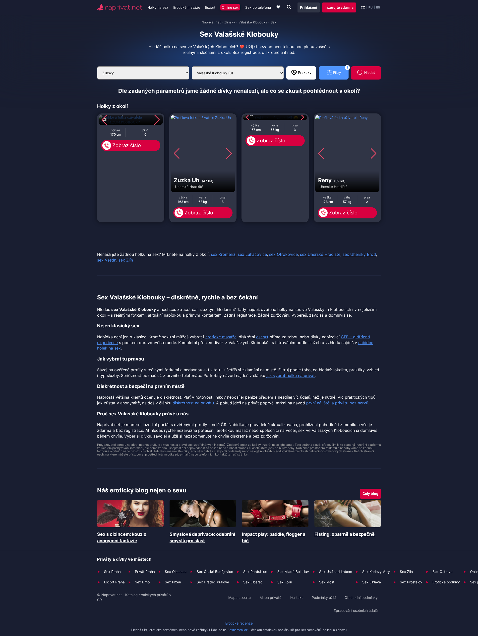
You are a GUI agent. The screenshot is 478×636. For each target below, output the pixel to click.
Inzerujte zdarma (339, 7)
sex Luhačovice (252, 254)
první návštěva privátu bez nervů (337, 402)
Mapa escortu (239, 597)
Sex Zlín (406, 571)
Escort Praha (114, 582)
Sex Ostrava (442, 571)
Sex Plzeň (173, 582)
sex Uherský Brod (359, 254)
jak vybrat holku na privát (290, 375)
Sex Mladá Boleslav (293, 571)
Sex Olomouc (175, 571)
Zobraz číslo (126, 145)
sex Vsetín (106, 260)
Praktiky (304, 72)
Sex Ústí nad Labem (335, 571)
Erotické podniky (446, 582)
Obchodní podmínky (361, 597)
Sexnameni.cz (238, 630)
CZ (363, 7)
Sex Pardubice (255, 571)
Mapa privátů (270, 597)
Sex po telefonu (258, 7)
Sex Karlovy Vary (376, 571)
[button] (104, 119)
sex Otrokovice (283, 254)
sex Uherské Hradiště (320, 254)
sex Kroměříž (223, 254)
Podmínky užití (324, 597)
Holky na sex (157, 7)
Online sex (230, 7)
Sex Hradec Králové (213, 582)
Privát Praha (145, 571)
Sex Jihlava (371, 582)
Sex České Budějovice (215, 571)
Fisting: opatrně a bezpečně (344, 534)
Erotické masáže (186, 7)
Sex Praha (112, 571)
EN (378, 7)
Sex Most (326, 582)
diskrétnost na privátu (193, 402)
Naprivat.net (211, 22)
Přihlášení (308, 7)
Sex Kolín (284, 582)
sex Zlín (126, 260)
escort (262, 336)
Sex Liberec (253, 582)
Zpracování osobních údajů (356, 610)
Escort (210, 7)
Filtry (340, 70)
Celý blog (370, 493)
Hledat (369, 72)
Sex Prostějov (411, 582)
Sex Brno (142, 582)
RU (370, 7)
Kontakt (296, 597)
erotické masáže (221, 336)
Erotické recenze (239, 623)
